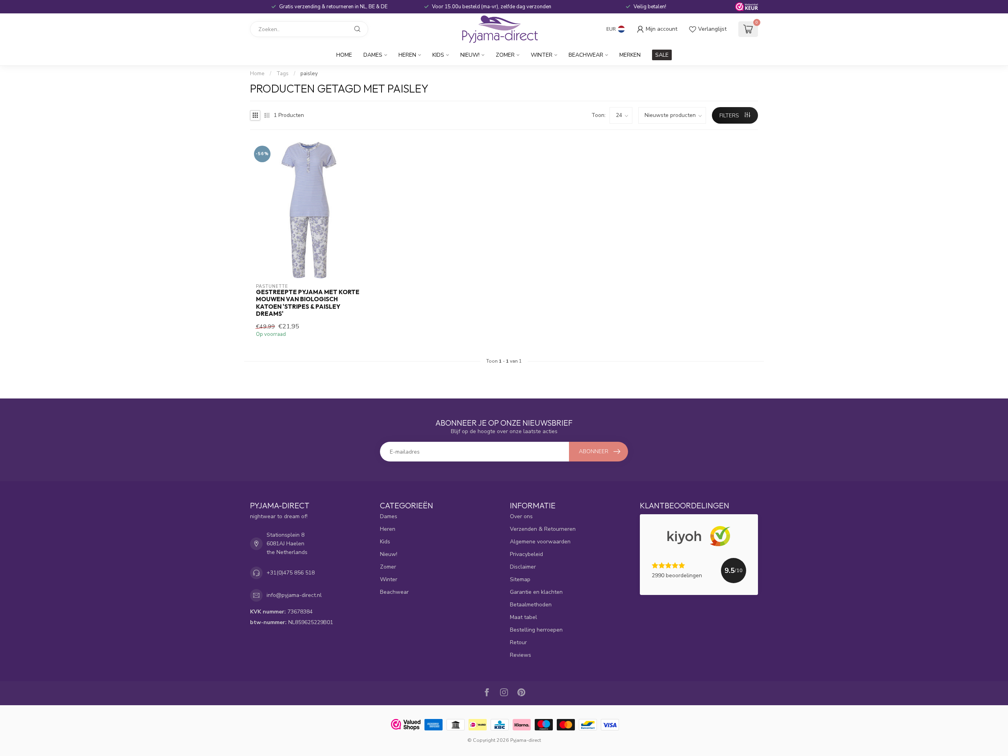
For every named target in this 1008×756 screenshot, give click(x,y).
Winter (541, 55)
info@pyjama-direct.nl (294, 595)
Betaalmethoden (531, 604)
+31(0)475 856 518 (291, 572)
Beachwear (586, 55)
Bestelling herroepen (536, 630)
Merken (630, 55)
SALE (662, 55)
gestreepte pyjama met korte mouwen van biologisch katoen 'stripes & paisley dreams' (307, 303)
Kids (438, 55)
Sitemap (520, 579)
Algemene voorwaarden (540, 541)
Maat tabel (523, 617)
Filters (730, 115)
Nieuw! (470, 55)
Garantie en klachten (536, 592)
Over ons (521, 516)
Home (344, 55)
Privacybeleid (526, 554)
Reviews (520, 655)
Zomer (505, 55)
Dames (372, 55)
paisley (309, 73)
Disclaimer (523, 567)
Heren (407, 55)
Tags (282, 73)
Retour (518, 642)
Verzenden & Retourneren (543, 529)
